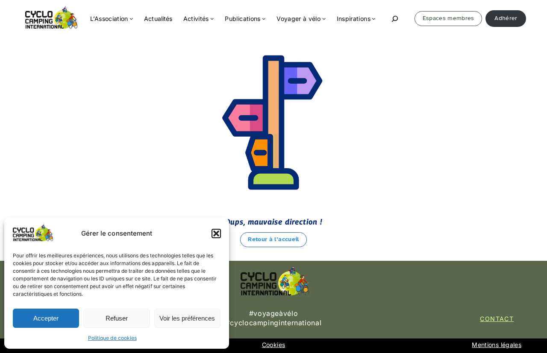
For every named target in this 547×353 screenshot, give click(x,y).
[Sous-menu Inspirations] (373, 18)
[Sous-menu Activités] (212, 18)
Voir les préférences (187, 318)
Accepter (46, 318)
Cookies (273, 344)
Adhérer (505, 18)
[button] (216, 233)
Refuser (117, 318)
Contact (497, 318)
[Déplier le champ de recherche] (395, 19)
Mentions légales (496, 344)
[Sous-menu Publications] (263, 18)
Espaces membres (448, 18)
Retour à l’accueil (273, 239)
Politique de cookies (112, 338)
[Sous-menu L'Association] (131, 18)
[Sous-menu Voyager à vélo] (324, 18)
